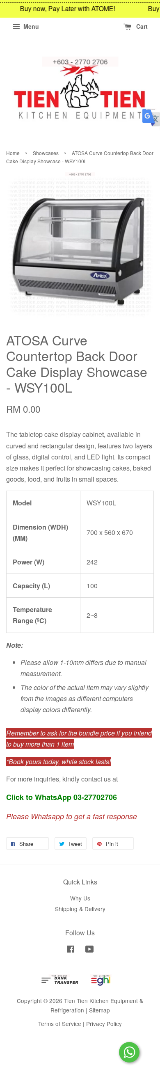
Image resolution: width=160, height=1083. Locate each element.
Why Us (80, 898)
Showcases (46, 152)
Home (13, 152)
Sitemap (99, 1010)
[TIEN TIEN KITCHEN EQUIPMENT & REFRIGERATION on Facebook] (70, 950)
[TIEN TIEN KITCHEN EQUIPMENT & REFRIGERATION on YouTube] (89, 950)
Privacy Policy (104, 1023)
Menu (30, 26)
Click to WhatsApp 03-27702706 (61, 797)
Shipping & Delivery (80, 909)
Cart (141, 26)
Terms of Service (59, 1023)
